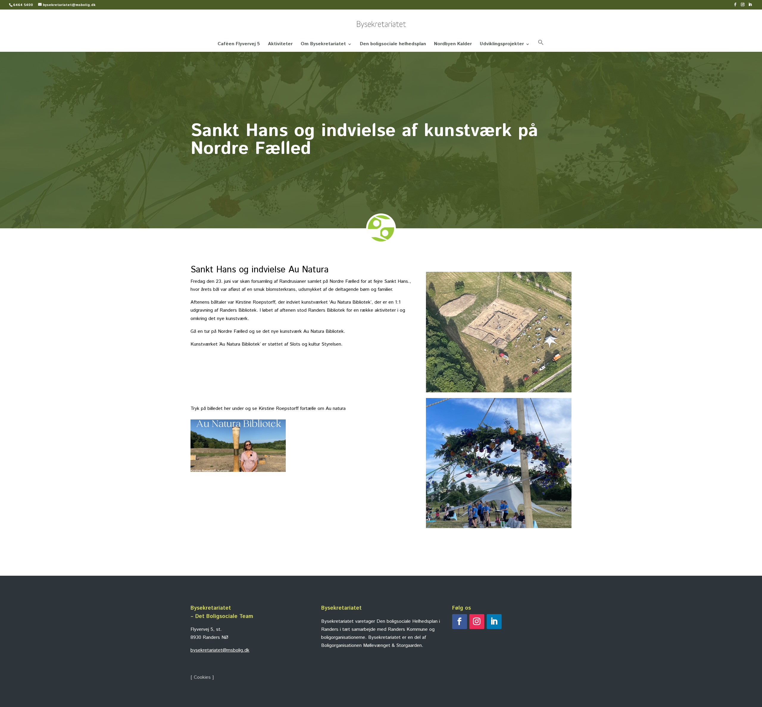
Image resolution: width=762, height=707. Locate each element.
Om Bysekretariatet (323, 44)
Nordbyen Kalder (453, 44)
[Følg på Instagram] (476, 621)
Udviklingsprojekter (502, 44)
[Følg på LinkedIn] (494, 621)
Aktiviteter (280, 44)
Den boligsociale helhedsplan (393, 44)
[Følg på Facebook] (459, 621)
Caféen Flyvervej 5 (239, 44)
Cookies (202, 677)
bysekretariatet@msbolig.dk (219, 650)
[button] (541, 45)
